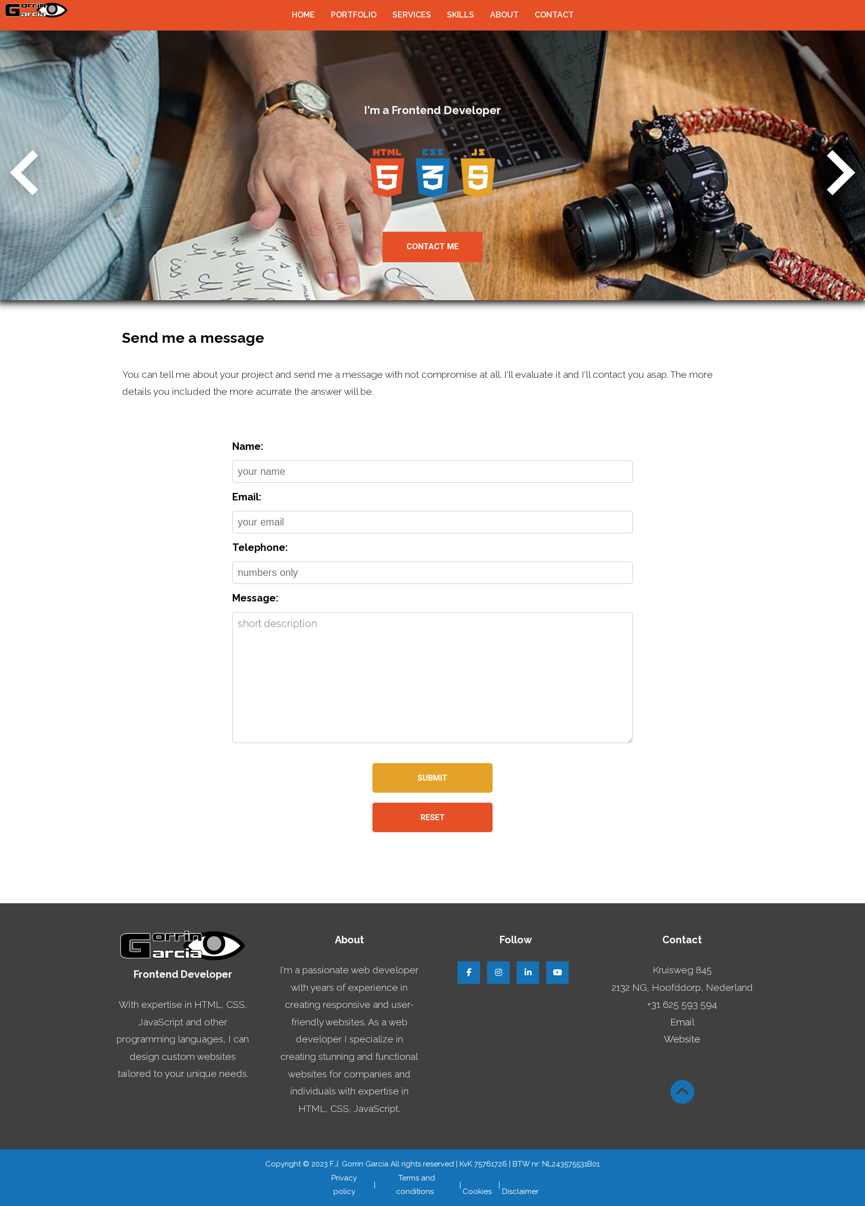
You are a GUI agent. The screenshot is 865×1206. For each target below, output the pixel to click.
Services (411, 15)
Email (682, 1021)
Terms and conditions (414, 1184)
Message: (255, 598)
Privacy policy (344, 1184)
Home (303, 15)
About (504, 15)
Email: (246, 497)
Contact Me (432, 246)
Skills (460, 15)
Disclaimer (520, 1184)
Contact (554, 15)
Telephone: (260, 547)
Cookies (477, 1184)
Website (682, 1038)
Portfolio (353, 15)
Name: (247, 446)
